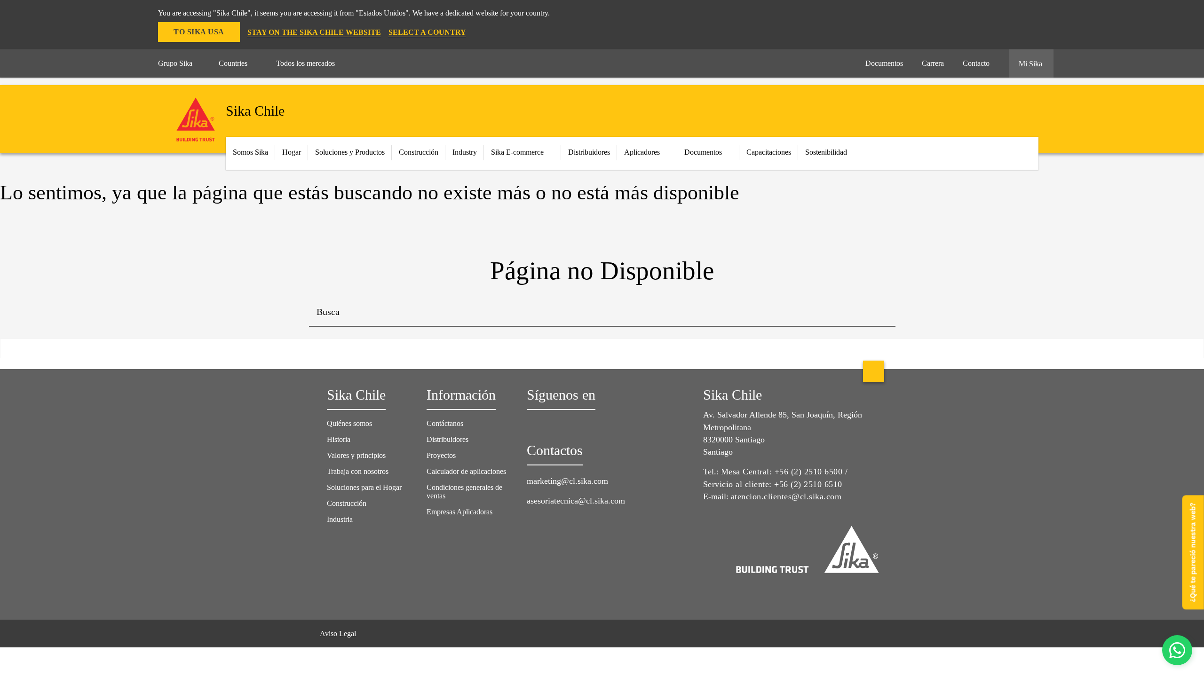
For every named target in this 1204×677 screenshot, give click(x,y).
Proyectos (441, 455)
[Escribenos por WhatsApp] (1177, 650)
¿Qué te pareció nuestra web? (1193, 552)
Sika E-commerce (517, 152)
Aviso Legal (338, 634)
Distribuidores (589, 152)
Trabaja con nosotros (357, 471)
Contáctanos (445, 423)
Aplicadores (642, 152)
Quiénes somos (349, 423)
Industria (340, 519)
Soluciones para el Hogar (364, 487)
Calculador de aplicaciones (466, 471)
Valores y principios (356, 455)
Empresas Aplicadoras (459, 512)
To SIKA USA (199, 32)
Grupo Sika (175, 63)
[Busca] (881, 313)
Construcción (346, 503)
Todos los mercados (305, 63)
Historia (338, 439)
